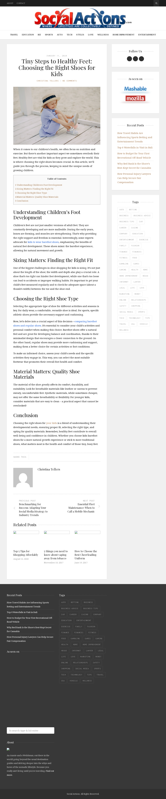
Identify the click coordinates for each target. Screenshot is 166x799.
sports (141, 312)
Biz (39, 34)
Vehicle (144, 324)
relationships (138, 300)
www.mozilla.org (30, 675)
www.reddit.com (30, 688)
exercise (143, 240)
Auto (60, 34)
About (10, 3)
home (145, 270)
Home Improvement (123, 34)
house (145, 276)
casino (134, 228)
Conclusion (21, 200)
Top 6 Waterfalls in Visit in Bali (135, 147)
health (134, 270)
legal (122, 288)
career (122, 228)
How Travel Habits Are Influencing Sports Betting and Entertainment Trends (134, 137)
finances (137, 252)
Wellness (103, 34)
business (124, 216)
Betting (133, 210)
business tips (126, 222)
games (136, 264)
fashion (135, 246)
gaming (122, 270)
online (122, 300)
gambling (124, 264)
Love (91, 34)
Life (132, 288)
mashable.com (30, 662)
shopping (135, 306)
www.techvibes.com (30, 700)
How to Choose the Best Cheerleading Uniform (86, 554)
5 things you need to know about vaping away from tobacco (56, 554)
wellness (124, 330)
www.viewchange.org (30, 713)
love (142, 288)
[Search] (156, 3)
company (123, 234)
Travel (14, 34)
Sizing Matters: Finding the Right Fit (34, 188)
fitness (123, 258)
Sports (49, 34)
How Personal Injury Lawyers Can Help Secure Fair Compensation (134, 178)
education (137, 234)
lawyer (137, 282)
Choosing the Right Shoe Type (31, 192)
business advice (142, 216)
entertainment (126, 240)
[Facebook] (129, 58)
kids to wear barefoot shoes (43, 242)
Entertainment (147, 34)
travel (122, 324)
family (122, 246)
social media (126, 312)
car (141, 222)
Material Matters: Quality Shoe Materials (36, 196)
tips (147, 318)
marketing (124, 294)
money (137, 294)
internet (124, 282)
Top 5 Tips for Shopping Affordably (25, 552)
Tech (69, 34)
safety (122, 306)
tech (121, 318)
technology (134, 318)
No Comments (70, 81)
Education (28, 34)
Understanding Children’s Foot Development (38, 184)
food (134, 258)
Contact (21, 3)
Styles (80, 34)
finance (123, 252)
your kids (51, 423)
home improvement (128, 276)
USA (133, 324)
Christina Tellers (48, 81)
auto (121, 210)
